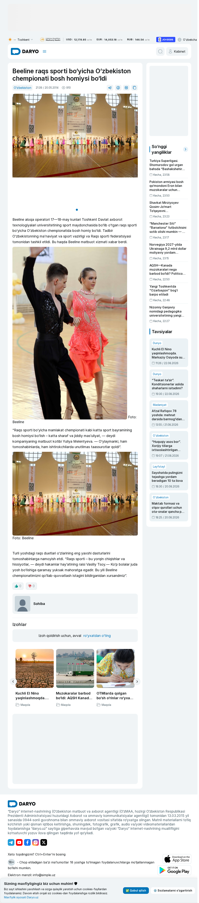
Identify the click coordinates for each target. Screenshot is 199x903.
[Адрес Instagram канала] (35, 841)
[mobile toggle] (44, 51)
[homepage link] (25, 51)
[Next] (135, 680)
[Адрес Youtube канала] (19, 841)
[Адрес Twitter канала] (43, 841)
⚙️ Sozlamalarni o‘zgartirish (171, 890)
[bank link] (50, 39)
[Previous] (13, 680)
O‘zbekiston (22, 88)
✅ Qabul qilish (134, 890)
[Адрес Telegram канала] (11, 841)
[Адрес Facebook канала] (27, 841)
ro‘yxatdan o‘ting (96, 635)
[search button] (158, 51)
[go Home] (22, 803)
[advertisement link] (165, 39)
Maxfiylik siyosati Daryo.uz (21, 897)
